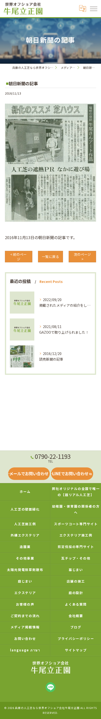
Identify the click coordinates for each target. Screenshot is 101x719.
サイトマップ (76, 650)
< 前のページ (18, 256)
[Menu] (93, 8)
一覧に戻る (50, 256)
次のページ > (82, 256)
